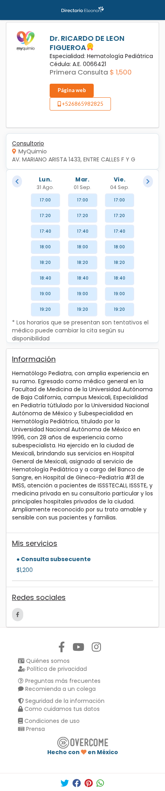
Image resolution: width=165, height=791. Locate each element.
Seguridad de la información (64, 701)
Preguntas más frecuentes (62, 681)
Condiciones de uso (51, 721)
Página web (72, 90)
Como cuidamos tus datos (61, 709)
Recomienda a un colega (60, 689)
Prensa (34, 729)
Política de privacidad (56, 669)
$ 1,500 (121, 72)
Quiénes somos (47, 661)
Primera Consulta (79, 72)
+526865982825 (82, 104)
